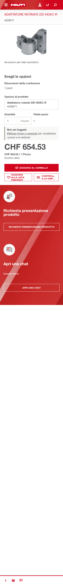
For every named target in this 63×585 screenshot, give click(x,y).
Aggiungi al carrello (33, 167)
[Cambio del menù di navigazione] (6, 5)
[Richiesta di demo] (13, 580)
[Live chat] (21, 580)
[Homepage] (18, 5)
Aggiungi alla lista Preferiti (17, 177)
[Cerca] (55, 5)
